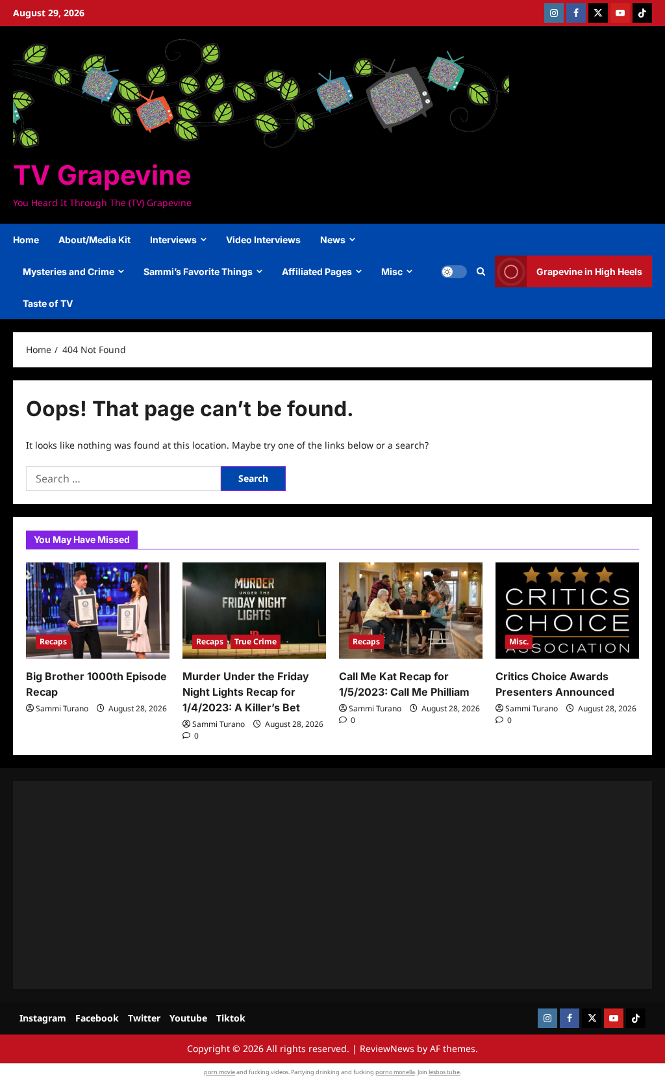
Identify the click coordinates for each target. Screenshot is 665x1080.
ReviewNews (387, 1048)
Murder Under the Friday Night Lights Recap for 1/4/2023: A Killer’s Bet (245, 692)
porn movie (219, 1072)
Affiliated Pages (317, 271)
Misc (392, 271)
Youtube (188, 1018)
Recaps (53, 641)
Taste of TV (48, 303)
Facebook (97, 1018)
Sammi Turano (62, 708)
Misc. (519, 641)
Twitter (144, 1018)
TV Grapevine (102, 175)
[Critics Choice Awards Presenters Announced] (567, 610)
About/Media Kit (94, 239)
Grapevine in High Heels (589, 271)
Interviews (173, 239)
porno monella (395, 1072)
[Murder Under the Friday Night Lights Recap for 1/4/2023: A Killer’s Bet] (254, 610)
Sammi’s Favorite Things (198, 271)
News (332, 239)
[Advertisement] (332, 885)
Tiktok (230, 1018)
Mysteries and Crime (68, 271)
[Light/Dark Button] (454, 271)
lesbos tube (444, 1072)
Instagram (42, 1018)
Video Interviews (263, 239)
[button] (481, 271)
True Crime (255, 641)
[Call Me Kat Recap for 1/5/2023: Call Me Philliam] (411, 610)
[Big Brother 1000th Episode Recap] (97, 610)
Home (26, 239)
